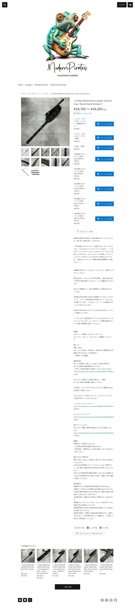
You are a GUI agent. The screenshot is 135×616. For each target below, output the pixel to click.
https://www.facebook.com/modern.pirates (102, 600)
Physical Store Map (58, 85)
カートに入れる (106, 124)
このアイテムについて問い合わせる (90, 533)
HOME (23, 94)
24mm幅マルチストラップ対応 (38, 94)
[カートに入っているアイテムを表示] (130, 4)
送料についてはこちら (84, 113)
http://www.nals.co (115, 600)
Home (20, 85)
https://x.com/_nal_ (106, 600)
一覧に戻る (67, 587)
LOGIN (121, 5)
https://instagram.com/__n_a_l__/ (111, 600)
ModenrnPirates (41, 85)
